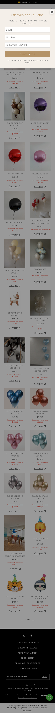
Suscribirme (27, 54)
